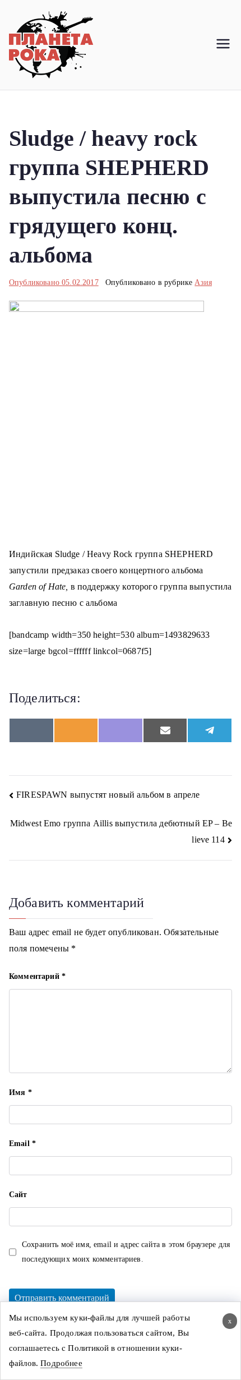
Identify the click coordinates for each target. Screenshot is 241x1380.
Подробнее (61, 1363)
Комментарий (37, 976)
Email (22, 1143)
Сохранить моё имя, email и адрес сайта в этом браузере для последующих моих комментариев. (126, 1251)
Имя (20, 1092)
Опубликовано (54, 282)
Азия (203, 282)
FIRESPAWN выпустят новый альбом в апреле (108, 794)
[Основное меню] (223, 45)
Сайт (18, 1194)
